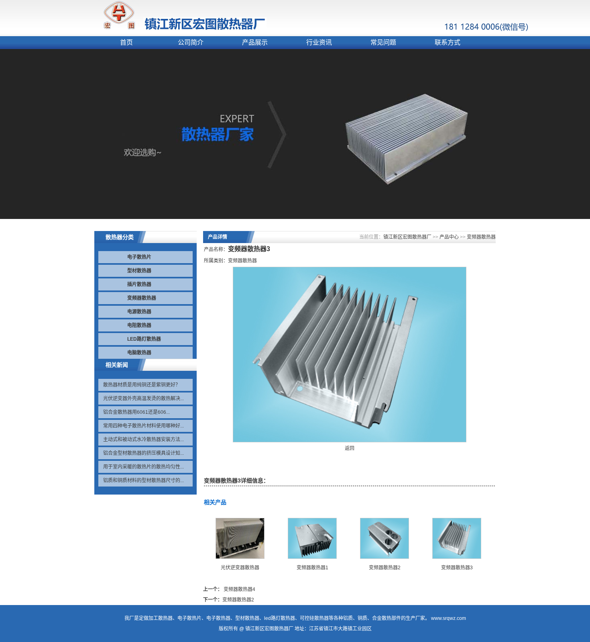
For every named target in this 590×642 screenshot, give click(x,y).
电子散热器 (218, 618)
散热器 (165, 618)
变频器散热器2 (385, 567)
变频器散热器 (481, 237)
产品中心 (449, 237)
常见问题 (383, 42)
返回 (349, 448)
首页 (126, 42)
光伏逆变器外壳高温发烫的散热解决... (143, 398)
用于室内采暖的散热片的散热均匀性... (143, 467)
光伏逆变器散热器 (240, 567)
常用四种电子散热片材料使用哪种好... (143, 426)
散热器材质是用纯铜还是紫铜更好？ (141, 385)
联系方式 (447, 42)
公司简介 (190, 42)
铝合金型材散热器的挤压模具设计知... (143, 453)
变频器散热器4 (239, 589)
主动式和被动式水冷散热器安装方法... (143, 439)
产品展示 (255, 42)
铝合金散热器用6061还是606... (136, 412)
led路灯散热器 (279, 618)
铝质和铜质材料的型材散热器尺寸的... (143, 480)
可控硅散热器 (314, 618)
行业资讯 (319, 42)
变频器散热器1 (312, 567)
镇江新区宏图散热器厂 (407, 237)
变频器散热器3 (457, 567)
